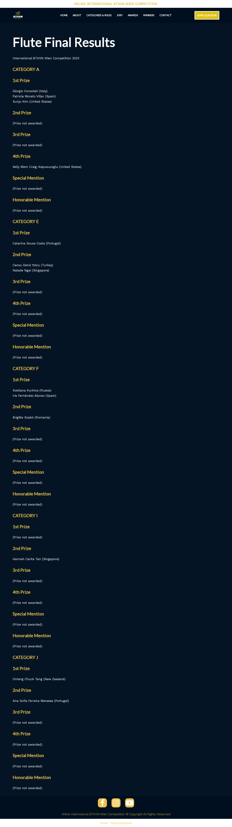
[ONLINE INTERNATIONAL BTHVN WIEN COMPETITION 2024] (18, 15)
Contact (166, 15)
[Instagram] (116, 802)
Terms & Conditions (121, 823)
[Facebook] (102, 802)
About (77, 15)
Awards (133, 15)
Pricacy (104, 823)
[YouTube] (129, 802)
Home (64, 15)
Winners (148, 15)
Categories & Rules (99, 15)
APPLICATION (207, 15)
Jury (120, 15)
